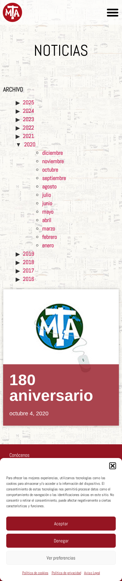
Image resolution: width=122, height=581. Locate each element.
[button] (112, 466)
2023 (28, 119)
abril (46, 220)
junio (47, 203)
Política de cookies (35, 572)
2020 (29, 144)
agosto (49, 186)
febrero (49, 236)
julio (46, 194)
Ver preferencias (61, 558)
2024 (28, 110)
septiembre (54, 178)
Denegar (61, 541)
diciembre (52, 152)
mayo (47, 211)
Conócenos (19, 455)
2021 (28, 135)
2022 (28, 127)
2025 (28, 102)
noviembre (53, 161)
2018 (28, 262)
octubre (50, 169)
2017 (28, 270)
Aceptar (61, 524)
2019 (28, 253)
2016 (28, 278)
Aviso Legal (92, 572)
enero (48, 245)
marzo (48, 228)
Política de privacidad (66, 572)
